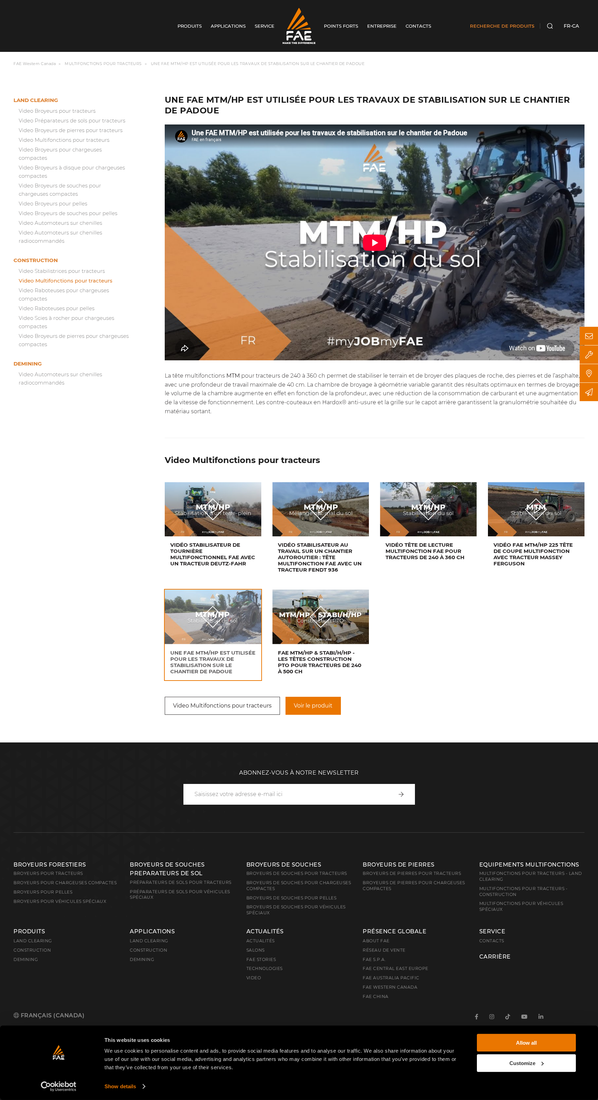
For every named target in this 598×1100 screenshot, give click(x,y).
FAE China (376, 996)
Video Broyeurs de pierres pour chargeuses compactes (74, 340)
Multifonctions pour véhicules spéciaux (521, 906)
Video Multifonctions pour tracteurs (64, 140)
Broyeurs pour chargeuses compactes (65, 882)
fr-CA (571, 26)
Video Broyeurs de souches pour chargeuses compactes (60, 189)
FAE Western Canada (34, 63)
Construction (35, 260)
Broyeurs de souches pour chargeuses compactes (298, 885)
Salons (255, 950)
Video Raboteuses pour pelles (56, 308)
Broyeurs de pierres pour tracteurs (412, 873)
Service (492, 931)
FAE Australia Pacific (391, 977)
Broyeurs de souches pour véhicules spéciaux (296, 909)
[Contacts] (589, 336)
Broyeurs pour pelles (42, 892)
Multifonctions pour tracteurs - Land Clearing (530, 876)
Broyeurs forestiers (49, 864)
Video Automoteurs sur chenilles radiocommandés (60, 236)
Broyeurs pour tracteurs (48, 873)
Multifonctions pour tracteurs (103, 63)
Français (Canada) (51, 1015)
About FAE (376, 940)
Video (253, 977)
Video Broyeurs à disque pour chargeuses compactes (72, 171)
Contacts (491, 940)
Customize (522, 1063)
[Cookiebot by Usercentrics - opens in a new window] (58, 1086)
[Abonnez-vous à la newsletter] (589, 392)
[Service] (589, 354)
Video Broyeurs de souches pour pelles (68, 213)
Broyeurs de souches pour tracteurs (296, 873)
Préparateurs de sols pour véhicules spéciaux (180, 894)
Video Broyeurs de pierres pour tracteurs (71, 130)
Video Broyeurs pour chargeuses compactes (60, 153)
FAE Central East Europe (395, 968)
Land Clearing (149, 940)
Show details (120, 1086)
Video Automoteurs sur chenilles (60, 223)
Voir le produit (313, 705)
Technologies (264, 968)
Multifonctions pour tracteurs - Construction (523, 891)
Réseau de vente (384, 950)
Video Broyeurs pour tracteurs (57, 111)
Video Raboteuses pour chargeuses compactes (64, 294)
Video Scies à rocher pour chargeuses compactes (66, 322)
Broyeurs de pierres (399, 864)
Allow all (526, 1043)
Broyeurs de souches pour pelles (291, 897)
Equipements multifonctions (529, 864)
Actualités (265, 931)
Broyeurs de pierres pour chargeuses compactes (414, 885)
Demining (27, 363)
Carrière (495, 957)
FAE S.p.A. (374, 959)
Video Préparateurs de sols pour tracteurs (72, 120)
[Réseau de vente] (589, 373)
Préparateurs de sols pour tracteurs (181, 882)
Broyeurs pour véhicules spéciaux (59, 901)
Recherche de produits (502, 26)
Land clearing (35, 100)
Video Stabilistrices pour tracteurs (62, 271)
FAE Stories (261, 959)
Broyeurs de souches (283, 864)
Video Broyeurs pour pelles (53, 203)
